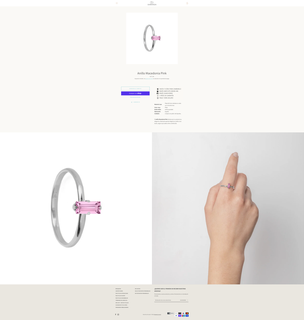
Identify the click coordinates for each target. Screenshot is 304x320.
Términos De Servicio (121, 300)
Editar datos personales (142, 293)
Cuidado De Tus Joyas (121, 305)
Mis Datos (137, 288)
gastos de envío (149, 78)
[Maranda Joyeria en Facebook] (115, 314)
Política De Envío (120, 295)
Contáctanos (119, 291)
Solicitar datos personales (142, 291)
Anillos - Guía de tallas (122, 302)
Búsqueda (118, 288)
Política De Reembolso (122, 298)
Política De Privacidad (122, 293)
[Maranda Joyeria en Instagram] (118, 314)
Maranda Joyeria (157, 314)
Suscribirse (183, 300)
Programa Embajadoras (122, 307)
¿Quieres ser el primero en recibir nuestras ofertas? (170, 290)
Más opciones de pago (135, 97)
